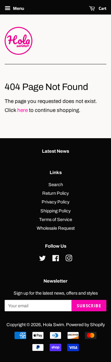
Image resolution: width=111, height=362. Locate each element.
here (22, 110)
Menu (18, 8)
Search (55, 184)
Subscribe (89, 306)
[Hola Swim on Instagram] (68, 259)
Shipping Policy (55, 210)
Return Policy (55, 193)
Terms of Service (55, 219)
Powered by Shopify (85, 324)
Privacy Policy (55, 201)
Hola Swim (53, 324)
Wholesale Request (56, 228)
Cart (101, 8)
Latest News (55, 151)
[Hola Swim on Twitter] (42, 259)
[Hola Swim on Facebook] (55, 259)
